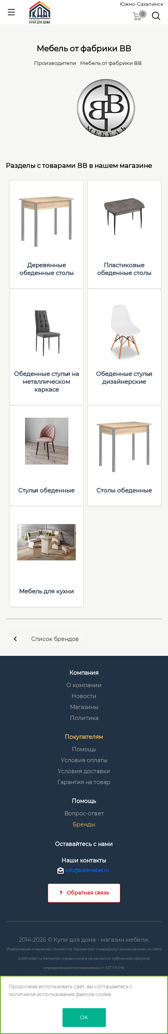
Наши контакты (84, 860)
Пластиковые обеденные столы (124, 268)
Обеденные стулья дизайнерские (124, 377)
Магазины (84, 707)
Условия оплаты (84, 760)
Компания (84, 672)
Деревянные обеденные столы (47, 268)
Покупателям (84, 736)
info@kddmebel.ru (87, 870)
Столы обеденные (124, 490)
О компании (84, 685)
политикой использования (42, 994)
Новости (84, 696)
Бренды (84, 824)
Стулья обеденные (46, 490)
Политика (84, 718)
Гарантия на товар (84, 782)
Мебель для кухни (46, 591)
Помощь (84, 749)
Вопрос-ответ (84, 813)
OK (84, 1017)
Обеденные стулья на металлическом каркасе (46, 381)
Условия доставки (84, 771)
